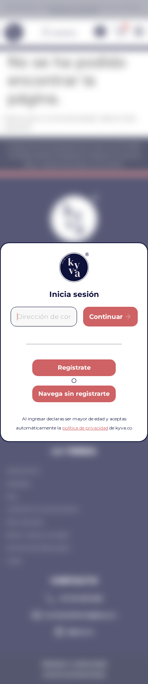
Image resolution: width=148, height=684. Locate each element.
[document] (74, 342)
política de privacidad (85, 428)
